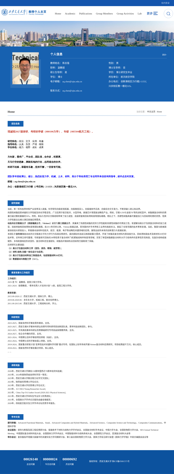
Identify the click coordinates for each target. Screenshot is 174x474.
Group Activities (125, 13)
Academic (70, 13)
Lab (140, 13)
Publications (85, 13)
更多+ (164, 55)
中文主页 (151, 112)
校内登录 (165, 3)
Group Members (104, 13)
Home (58, 13)
